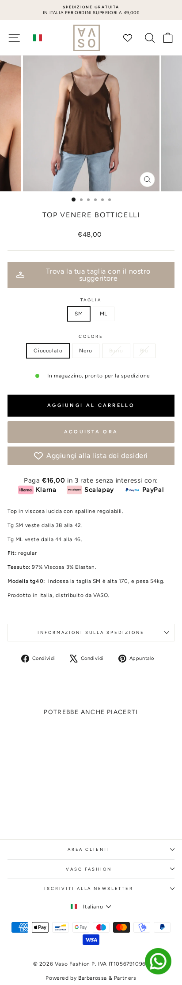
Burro (116, 351)
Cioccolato (48, 351)
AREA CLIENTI (89, 849)
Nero (85, 351)
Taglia (91, 299)
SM (79, 314)
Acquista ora (91, 432)
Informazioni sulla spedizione (91, 632)
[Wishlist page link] (132, 37)
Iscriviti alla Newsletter (88, 888)
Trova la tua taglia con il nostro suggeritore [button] (98, 274)
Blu (144, 351)
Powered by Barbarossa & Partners (91, 978)
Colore (91, 336)
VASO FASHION (88, 869)
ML (103, 314)
